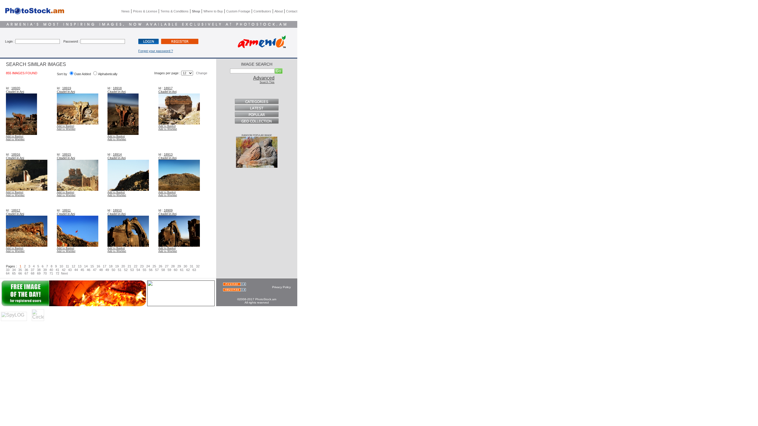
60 (175, 270)
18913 (168, 154)
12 (73, 266)
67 (26, 273)
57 (157, 270)
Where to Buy (213, 11)
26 (160, 266)
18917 (168, 88)
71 (51, 273)
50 (113, 270)
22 (135, 266)
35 (20, 270)
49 (107, 270)
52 (126, 270)
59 (169, 270)
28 (173, 266)
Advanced (263, 77)
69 (38, 273)
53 (132, 270)
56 (150, 270)
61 (181, 270)
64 (8, 273)
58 (163, 270)
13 (79, 266)
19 (117, 266)
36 (26, 270)
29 (179, 266)
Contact (291, 11)
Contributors (262, 11)
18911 (66, 210)
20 (123, 266)
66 (20, 273)
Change (201, 73)
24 (148, 266)
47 (94, 270)
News (125, 11)
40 (51, 270)
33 (8, 270)
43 (70, 270)
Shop (196, 11)
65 (14, 273)
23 (141, 266)
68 (32, 273)
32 (197, 266)
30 (185, 266)
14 (86, 266)
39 (45, 270)
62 (188, 270)
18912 (15, 210)
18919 (66, 88)
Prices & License (145, 11)
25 (154, 266)
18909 (168, 210)
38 (38, 270)
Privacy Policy (281, 287)
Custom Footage (238, 11)
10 (61, 266)
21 (129, 266)
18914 (117, 154)
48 (101, 270)
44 (76, 270)
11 (67, 266)
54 (138, 270)
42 (63, 270)
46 (88, 270)
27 (166, 266)
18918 (117, 88)
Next (64, 273)
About (278, 11)
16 (98, 266)
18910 (117, 210)
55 (144, 270)
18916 (15, 154)
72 (57, 273)
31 (191, 266)
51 (119, 270)
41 (57, 270)
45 (82, 270)
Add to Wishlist (15, 139)
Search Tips (267, 82)
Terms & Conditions (174, 11)
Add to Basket (14, 136)
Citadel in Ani (15, 91)
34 (14, 270)
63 (194, 270)
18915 (66, 154)
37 (32, 270)
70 (45, 273)
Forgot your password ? (155, 51)
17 (104, 266)
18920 (15, 88)
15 (92, 266)
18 (110, 266)
